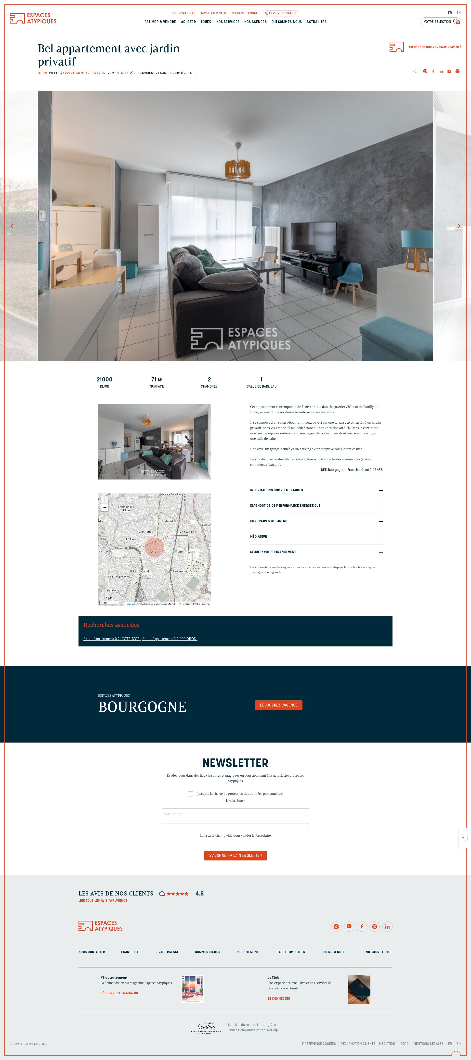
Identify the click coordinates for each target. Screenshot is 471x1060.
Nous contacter (91, 952)
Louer (206, 22)
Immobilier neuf (213, 13)
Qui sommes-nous (287, 22)
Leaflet (130, 604)
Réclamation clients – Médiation (368, 1044)
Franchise (130, 952)
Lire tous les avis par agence (102, 901)
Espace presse (167, 952)
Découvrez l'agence (279, 705)
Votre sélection (441, 22)
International (184, 13)
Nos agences (255, 22)
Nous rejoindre (245, 13)
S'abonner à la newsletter (235, 856)
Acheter (188, 22)
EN (459, 13)
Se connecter (278, 999)
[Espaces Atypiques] (33, 22)
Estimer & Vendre (160, 22)
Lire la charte (235, 801)
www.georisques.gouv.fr (265, 572)
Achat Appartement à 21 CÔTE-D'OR (112, 639)
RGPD (404, 1044)
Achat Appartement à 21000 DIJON (169, 639)
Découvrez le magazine (120, 993)
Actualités (317, 22)
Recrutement (248, 952)
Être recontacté (283, 13)
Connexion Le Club (377, 952)
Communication (208, 952)
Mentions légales (428, 1044)
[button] (154, 547)
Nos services (228, 22)
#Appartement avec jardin (83, 73)
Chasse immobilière (291, 952)
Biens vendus (334, 952)
